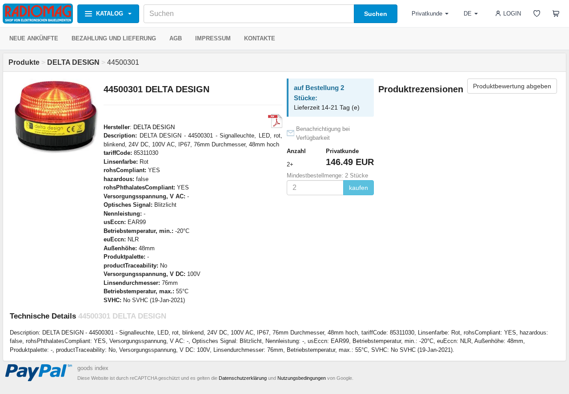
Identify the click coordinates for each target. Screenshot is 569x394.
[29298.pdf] (275, 121)
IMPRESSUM (213, 38)
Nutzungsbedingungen (301, 378)
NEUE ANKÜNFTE (33, 38)
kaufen (358, 187)
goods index (92, 368)
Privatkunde (427, 13)
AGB (175, 38)
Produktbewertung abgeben (512, 86)
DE (468, 13)
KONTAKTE (259, 38)
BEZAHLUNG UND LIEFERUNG (114, 38)
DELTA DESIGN (154, 127)
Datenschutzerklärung (243, 378)
